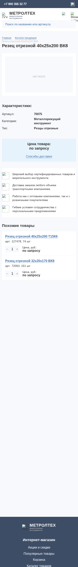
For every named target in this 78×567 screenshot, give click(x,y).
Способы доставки (39, 156)
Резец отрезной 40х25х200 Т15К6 (31, 236)
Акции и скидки (39, 547)
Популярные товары (39, 553)
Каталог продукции (26, 38)
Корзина (39, 559)
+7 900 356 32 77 (15, 3)
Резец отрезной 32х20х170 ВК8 (29, 261)
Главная (6, 38)
